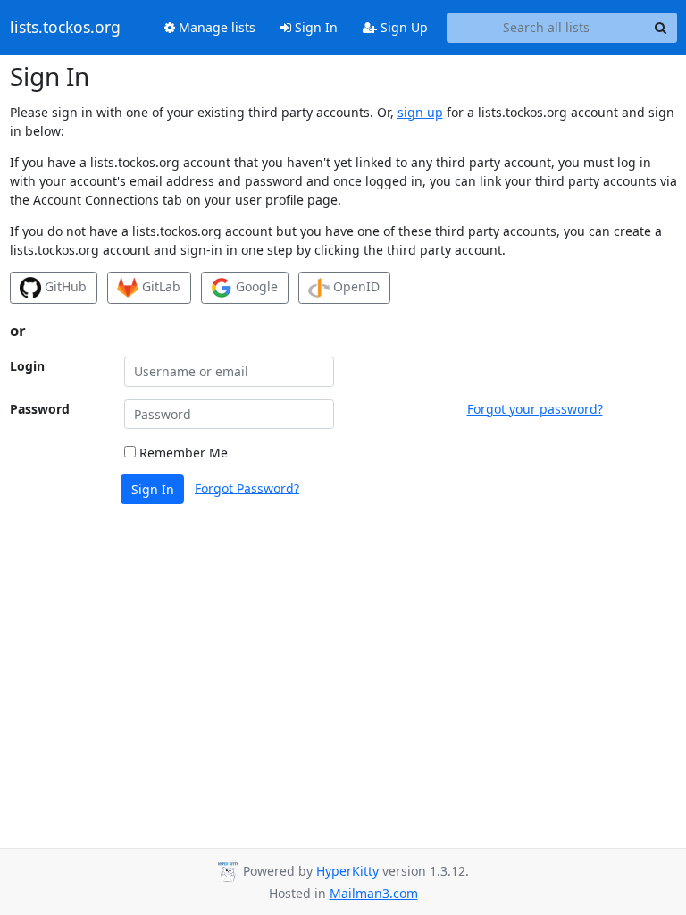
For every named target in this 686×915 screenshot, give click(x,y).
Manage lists (215, 27)
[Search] (661, 28)
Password (40, 408)
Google (255, 286)
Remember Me (182, 452)
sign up (420, 112)
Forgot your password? (535, 408)
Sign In (314, 27)
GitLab (159, 286)
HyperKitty (347, 870)
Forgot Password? (247, 487)
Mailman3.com (374, 893)
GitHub (64, 286)
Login (27, 365)
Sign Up (402, 27)
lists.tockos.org (65, 27)
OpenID (355, 286)
